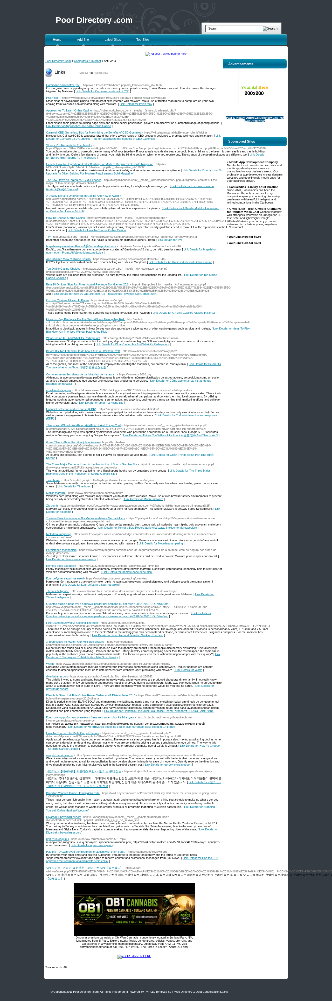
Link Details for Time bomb (74, 486)
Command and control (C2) (63, 85)
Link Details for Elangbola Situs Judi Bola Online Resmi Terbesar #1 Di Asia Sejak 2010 (158, 710)
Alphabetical (101, 73)
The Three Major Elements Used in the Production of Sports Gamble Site (91, 464)
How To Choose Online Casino (65, 217)
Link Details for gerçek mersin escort (168, 764)
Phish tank (52, 97)
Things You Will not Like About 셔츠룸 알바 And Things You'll (83, 425)
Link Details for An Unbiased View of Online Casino (180, 262)
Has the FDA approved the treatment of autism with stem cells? (85, 851)
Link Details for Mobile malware (143, 499)
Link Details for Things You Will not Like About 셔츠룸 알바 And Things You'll (170, 435)
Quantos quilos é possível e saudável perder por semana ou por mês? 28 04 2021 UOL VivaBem (107, 603)
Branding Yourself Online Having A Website (73, 793)
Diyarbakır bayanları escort (63, 816)
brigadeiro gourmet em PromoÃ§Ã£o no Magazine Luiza (81, 246)
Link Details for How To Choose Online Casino (97, 230)
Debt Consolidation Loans (212, 991)
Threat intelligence (57, 591)
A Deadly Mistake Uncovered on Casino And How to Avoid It (83, 195)
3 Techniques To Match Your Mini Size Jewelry (75, 641)
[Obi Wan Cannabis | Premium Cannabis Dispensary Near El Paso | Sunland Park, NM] (134, 934)
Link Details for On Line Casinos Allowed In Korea (184, 312)
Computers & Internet (87, 60)
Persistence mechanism (61, 549)
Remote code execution (61, 565)
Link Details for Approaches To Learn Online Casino (78, 126)
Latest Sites (113, 39)
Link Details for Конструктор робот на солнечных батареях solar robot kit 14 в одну (122, 726)
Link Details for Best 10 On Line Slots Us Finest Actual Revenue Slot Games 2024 (105, 293)
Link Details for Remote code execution (127, 571)
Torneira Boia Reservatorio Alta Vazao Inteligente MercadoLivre (85, 518)
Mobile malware (56, 492)
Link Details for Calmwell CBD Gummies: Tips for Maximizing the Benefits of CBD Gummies (133, 137)
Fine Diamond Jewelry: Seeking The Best (72, 622)
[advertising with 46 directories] (134, 956)
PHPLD (149, 991)
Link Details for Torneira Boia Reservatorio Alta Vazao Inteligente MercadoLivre (147, 527)
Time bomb (53, 480)
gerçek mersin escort (59, 755)
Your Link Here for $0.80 (245, 236)
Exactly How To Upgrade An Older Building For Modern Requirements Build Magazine (99, 164)
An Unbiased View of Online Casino (68, 259)
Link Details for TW (170, 239)
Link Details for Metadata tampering (161, 543)
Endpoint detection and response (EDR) (71, 409)
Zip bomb (52, 505)
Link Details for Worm (188, 669)
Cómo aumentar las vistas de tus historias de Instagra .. (81, 374)
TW (48, 236)
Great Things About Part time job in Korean (73, 442)
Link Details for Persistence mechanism (71, 559)
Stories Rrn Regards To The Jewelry (69, 145)
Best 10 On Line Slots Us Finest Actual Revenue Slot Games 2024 (87, 284)
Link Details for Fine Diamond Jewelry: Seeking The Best (127, 635)
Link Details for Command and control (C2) (102, 91)
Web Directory (183, 991)
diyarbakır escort (57, 676)
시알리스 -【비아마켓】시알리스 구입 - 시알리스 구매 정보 (83, 771)
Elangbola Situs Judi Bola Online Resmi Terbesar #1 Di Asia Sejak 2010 (90, 695)
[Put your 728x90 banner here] (166, 53)
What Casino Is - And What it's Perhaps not (73, 338)
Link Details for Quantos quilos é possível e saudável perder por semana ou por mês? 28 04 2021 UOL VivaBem (128, 615)
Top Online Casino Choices (63, 268)
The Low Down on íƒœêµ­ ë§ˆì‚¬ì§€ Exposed (73, 179)
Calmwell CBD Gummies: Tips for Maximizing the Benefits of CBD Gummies (93, 132)
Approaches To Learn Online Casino (69, 110)
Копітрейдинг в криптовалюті (65, 578)
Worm (50, 663)
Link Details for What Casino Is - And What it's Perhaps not (132, 344)
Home (57, 39)
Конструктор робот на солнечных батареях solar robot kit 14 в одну (90, 717)
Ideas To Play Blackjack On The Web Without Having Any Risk (85, 319)
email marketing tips (58, 390)
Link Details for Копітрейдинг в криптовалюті (90, 584)
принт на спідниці (57, 839)
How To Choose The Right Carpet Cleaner (72, 733)
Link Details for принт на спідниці (92, 845)
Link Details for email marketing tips (101, 402)
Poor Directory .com (94, 20)
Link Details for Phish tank (136, 104)
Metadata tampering (58, 534)
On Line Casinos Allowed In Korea (67, 300)
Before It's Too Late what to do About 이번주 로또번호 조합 (83, 351)
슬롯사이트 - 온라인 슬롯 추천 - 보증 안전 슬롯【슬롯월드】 (84, 867)
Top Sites (142, 39)
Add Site (83, 39)
